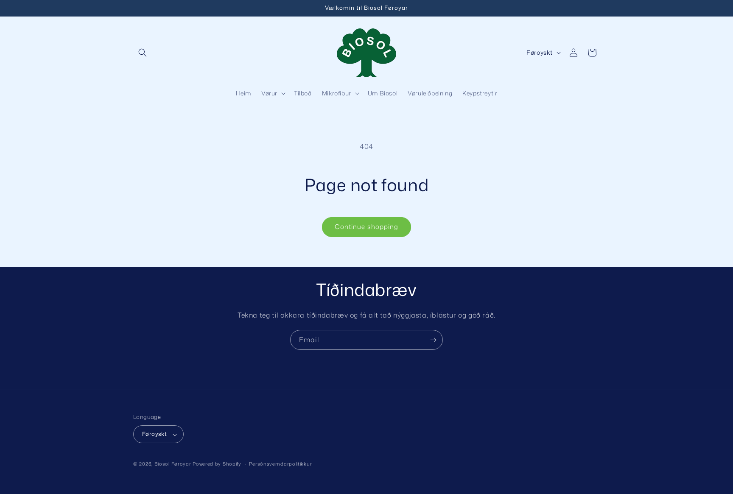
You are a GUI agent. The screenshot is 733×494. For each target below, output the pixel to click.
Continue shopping (366, 226)
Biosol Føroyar (172, 464)
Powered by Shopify (217, 464)
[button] (142, 52)
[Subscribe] (433, 340)
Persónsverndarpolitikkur (280, 464)
